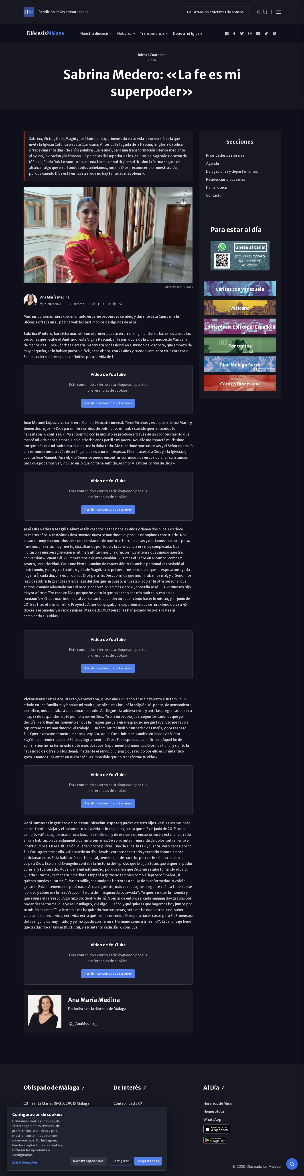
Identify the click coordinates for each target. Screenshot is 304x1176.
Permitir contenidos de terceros (108, 403)
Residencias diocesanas (225, 179)
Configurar (120, 1161)
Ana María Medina (54, 297)
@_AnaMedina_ (82, 1023)
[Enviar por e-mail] (109, 304)
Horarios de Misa (217, 1103)
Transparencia (152, 33)
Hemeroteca (216, 187)
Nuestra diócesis (94, 33)
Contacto (214, 195)
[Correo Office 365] (227, 33)
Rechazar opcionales (88, 1161)
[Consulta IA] (292, 1164)
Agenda (212, 163)
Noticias (124, 33)
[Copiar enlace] (121, 304)
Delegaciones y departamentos (232, 171)
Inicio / (143, 55)
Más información (24, 1162)
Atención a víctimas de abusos (218, 12)
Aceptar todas (148, 1161)
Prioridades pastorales (225, 155)
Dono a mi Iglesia (187, 33)
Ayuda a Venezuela (53, 12)
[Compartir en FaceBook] (99, 304)
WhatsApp (212, 1119)
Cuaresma (158, 55)
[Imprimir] (115, 304)
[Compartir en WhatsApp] (94, 304)
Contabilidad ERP (127, 1103)
